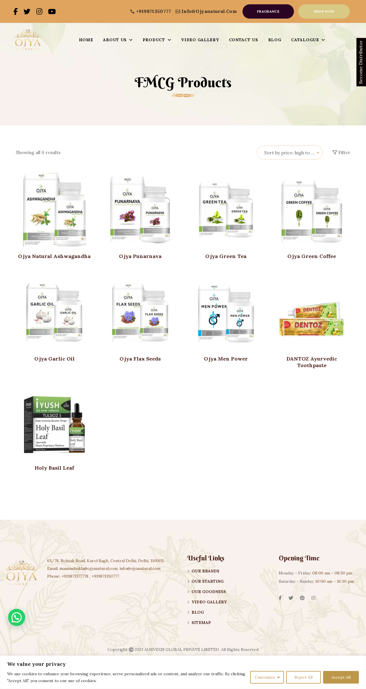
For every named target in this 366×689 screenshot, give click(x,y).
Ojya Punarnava (140, 256)
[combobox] (290, 152)
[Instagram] (39, 11)
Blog (198, 612)
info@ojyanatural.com (209, 11)
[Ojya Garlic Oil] (54, 312)
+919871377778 (74, 576)
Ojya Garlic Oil (54, 358)
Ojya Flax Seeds (140, 358)
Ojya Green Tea (225, 256)
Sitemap (201, 622)
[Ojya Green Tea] (225, 210)
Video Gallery (209, 602)
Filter (343, 152)
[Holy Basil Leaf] (54, 421)
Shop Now (324, 11)
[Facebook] (15, 11)
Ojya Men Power (226, 358)
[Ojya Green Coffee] (311, 210)
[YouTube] (52, 11)
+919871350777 (153, 11)
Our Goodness (209, 591)
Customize (265, 677)
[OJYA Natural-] (27, 39)
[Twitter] (26, 11)
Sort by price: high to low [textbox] (291, 152)
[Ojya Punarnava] (140, 210)
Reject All (304, 677)
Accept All (341, 677)
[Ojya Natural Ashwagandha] (54, 210)
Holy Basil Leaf (54, 467)
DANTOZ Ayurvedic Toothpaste (312, 362)
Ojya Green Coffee (311, 256)
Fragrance (268, 11)
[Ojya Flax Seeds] (140, 312)
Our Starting (208, 581)
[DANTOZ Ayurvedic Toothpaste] (311, 312)
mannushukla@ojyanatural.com (88, 568)
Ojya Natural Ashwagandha (54, 256)
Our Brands (205, 571)
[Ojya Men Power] (225, 312)
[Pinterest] (302, 598)
